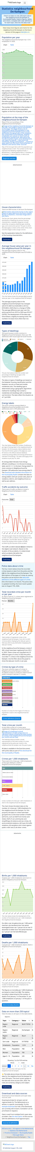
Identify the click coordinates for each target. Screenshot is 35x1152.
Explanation (7, 239)
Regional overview (9, 158)
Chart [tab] (5, 45)
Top (29, 1137)
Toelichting (6, 323)
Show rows (17, 1063)
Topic (4, 1021)
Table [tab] (12, 45)
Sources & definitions (10, 1123)
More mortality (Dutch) (11, 1005)
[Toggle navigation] (24, 3)
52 (28, 1066)
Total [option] (11, 499)
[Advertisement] (17, 184)
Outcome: (5, 499)
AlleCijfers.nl (25, 32)
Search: (7, 1017)
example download (8, 1107)
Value (24, 1021)
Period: (4, 601)
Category (15, 1021)
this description (17, 1116)
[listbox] (12, 499)
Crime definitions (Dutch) (11, 718)
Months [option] (10, 601)
